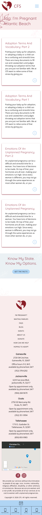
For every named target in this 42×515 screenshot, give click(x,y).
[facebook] (18, 475)
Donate (21, 339)
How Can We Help (21, 343)
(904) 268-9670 (21, 393)
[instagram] (24, 475)
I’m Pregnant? (21, 315)
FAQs (21, 323)
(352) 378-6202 (21, 370)
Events (21, 331)
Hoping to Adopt (21, 347)
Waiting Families (21, 319)
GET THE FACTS (21, 271)
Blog (21, 327)
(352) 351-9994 (21, 415)
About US (21, 335)
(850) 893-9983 (21, 437)
